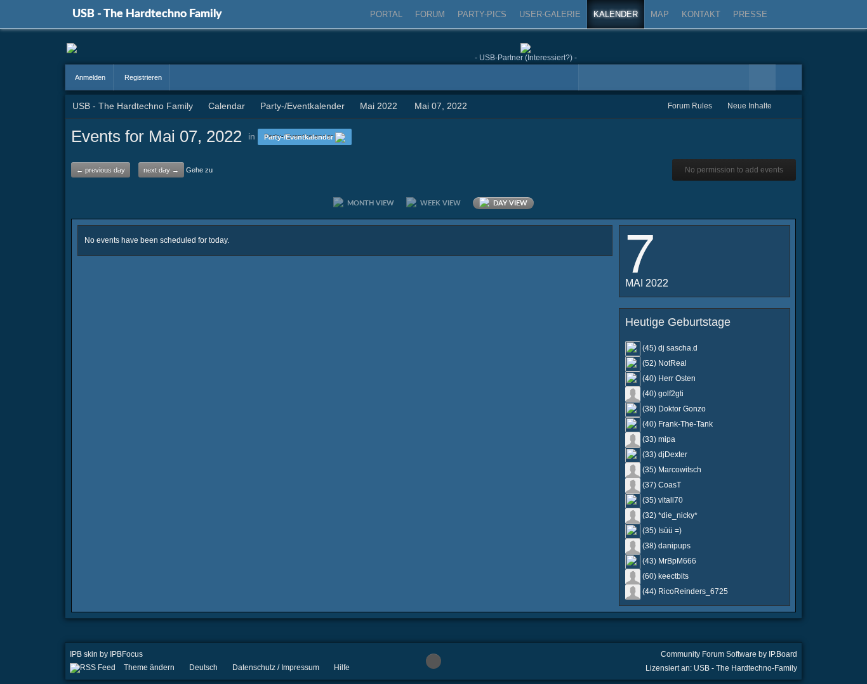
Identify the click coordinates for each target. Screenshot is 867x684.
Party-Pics (482, 14)
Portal (386, 14)
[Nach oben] (433, 661)
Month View (368, 203)
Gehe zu (199, 170)
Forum (430, 14)
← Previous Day (100, 170)
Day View (508, 203)
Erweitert (789, 77)
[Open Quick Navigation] (789, 106)
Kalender (615, 14)
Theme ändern (149, 667)
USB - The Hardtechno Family (147, 14)
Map (660, 14)
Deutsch (203, 667)
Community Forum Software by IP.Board (729, 654)
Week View (438, 203)
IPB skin (84, 654)
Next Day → (161, 170)
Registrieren (142, 77)
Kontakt (701, 14)
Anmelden (89, 77)
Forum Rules (690, 105)
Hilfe (342, 667)
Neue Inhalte (749, 105)
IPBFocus (126, 654)
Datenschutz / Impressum (275, 667)
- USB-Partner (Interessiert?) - (526, 57)
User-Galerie (550, 14)
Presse (750, 14)
